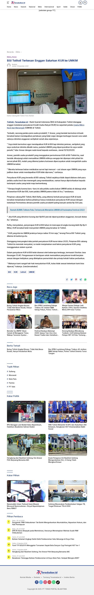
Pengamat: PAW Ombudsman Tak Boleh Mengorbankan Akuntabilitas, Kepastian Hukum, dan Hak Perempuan (49, 523)
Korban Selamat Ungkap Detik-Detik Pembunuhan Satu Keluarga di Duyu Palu (43, 539)
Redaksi (37, 577)
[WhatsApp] (53, 582)
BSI (9, 272)
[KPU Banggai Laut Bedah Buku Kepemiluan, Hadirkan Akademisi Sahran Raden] (26, 412)
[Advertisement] (47, 31)
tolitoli (23, 272)
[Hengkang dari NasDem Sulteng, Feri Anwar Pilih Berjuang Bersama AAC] (26, 445)
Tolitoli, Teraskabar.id (17, 122)
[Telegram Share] (80, 279)
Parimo (11, 383)
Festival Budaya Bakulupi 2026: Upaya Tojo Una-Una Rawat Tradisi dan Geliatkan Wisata (46, 333)
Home (14, 57)
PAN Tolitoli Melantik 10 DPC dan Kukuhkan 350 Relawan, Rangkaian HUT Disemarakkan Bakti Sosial (67, 427)
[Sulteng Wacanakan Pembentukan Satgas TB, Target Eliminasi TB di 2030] (67, 491)
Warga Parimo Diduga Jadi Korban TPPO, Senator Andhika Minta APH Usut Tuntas (74, 307)
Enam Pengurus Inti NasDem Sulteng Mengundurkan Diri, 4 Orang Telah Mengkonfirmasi (63, 460)
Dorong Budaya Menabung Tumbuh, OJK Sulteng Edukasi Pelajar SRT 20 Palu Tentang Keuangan (74, 333)
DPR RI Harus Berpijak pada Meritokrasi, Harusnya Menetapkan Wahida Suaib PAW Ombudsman (45, 532)
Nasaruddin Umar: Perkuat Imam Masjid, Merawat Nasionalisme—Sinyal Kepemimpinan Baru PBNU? (25, 506)
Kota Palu (13, 379)
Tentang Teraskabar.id (52, 577)
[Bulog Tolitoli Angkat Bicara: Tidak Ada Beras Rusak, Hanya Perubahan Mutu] (19, 296)
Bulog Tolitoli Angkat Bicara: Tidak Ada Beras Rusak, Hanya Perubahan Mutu (19, 308)
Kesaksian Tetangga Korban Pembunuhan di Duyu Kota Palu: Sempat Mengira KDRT (45, 558)
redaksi (14, 64)
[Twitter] (41, 582)
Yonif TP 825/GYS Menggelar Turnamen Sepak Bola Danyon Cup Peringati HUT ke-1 (46, 545)
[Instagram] (45, 582)
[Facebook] (37, 582)
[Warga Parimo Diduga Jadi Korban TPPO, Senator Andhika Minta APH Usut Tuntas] (74, 296)
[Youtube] (49, 582)
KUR (15, 272)
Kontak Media (25, 577)
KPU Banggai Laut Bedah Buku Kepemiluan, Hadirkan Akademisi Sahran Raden (24, 426)
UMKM (31, 272)
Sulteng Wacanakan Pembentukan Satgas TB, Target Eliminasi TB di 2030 (66, 505)
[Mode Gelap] (81, 2)
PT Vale (12, 387)
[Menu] (8, 3)
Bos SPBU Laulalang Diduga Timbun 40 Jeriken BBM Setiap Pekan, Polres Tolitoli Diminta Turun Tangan (46, 307)
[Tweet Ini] (71, 279)
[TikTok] (58, 582)
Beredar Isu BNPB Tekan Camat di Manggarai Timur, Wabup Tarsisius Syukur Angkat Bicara (18, 333)
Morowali (12, 375)
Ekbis (9, 57)
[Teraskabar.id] (18, 2)
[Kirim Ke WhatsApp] (85, 279)
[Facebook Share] (67, 279)
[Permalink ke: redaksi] (9, 65)
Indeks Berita (69, 577)
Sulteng (12, 371)
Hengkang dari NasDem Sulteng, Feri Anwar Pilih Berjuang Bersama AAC (24, 459)
